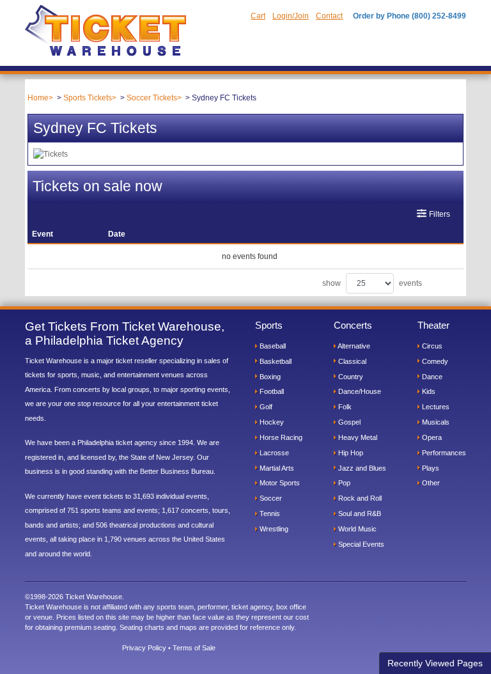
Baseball (272, 346)
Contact (329, 16)
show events (372, 283)
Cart (258, 16)
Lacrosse (273, 453)
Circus (431, 346)
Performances (443, 453)
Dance (431, 376)
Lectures (434, 407)
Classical (351, 361)
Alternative (353, 346)
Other (430, 483)
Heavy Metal (356, 437)
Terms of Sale (194, 648)
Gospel (348, 422)
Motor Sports (279, 483)
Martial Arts (276, 468)
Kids (427, 391)
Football (271, 391)
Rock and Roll (359, 498)
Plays (429, 468)
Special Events (360, 544)
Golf (265, 407)
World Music (356, 529)
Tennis (269, 513)
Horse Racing (280, 437)
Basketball (275, 361)
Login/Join (290, 16)
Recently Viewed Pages (435, 663)
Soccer (270, 498)
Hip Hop (349, 453)
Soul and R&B (358, 513)
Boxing (269, 376)
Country (349, 376)
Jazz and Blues (361, 468)
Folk (344, 407)
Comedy (434, 361)
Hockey (271, 422)
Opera (431, 437)
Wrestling (273, 529)
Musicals (434, 422)
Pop (343, 483)
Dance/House (358, 391)
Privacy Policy (144, 648)
